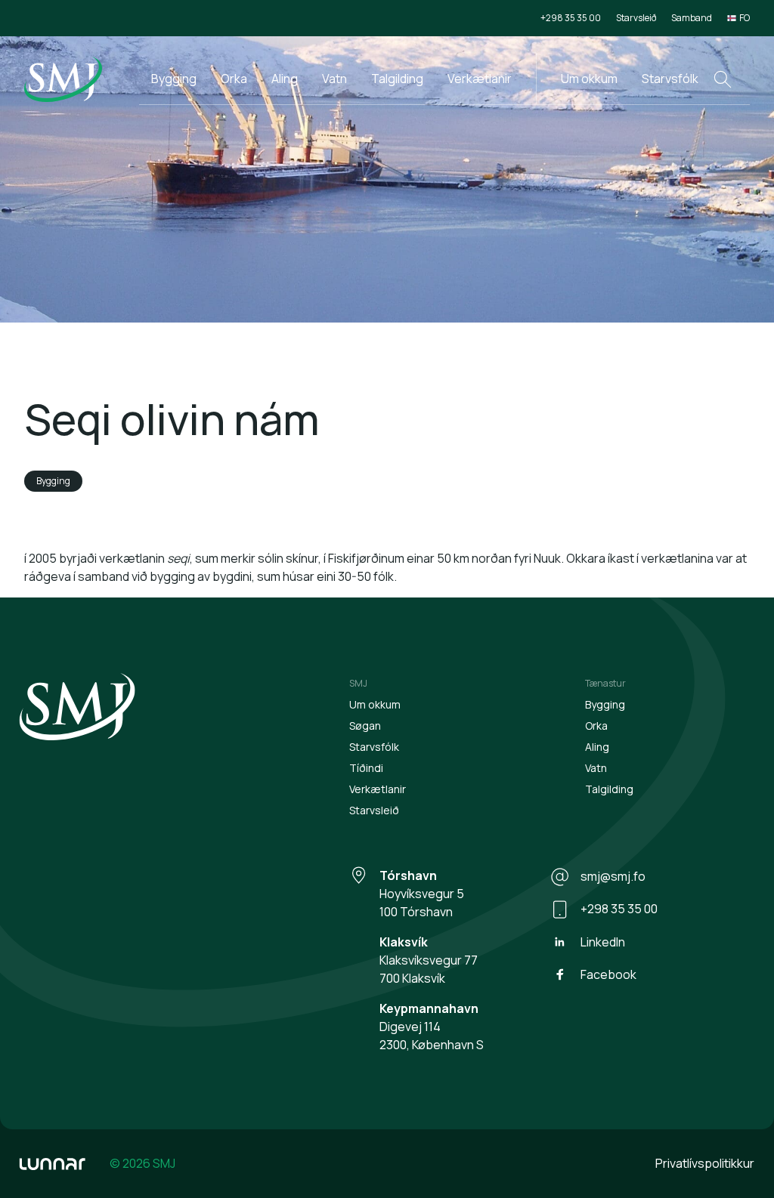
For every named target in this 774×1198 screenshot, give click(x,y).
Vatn (334, 78)
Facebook (608, 974)
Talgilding (397, 78)
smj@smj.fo (613, 876)
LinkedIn (602, 942)
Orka (234, 78)
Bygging (174, 78)
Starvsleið (636, 17)
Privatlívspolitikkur (704, 1163)
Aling (284, 78)
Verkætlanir (479, 78)
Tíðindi (366, 768)
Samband (691, 17)
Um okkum (589, 78)
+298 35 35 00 (570, 17)
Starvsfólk (670, 78)
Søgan (365, 725)
